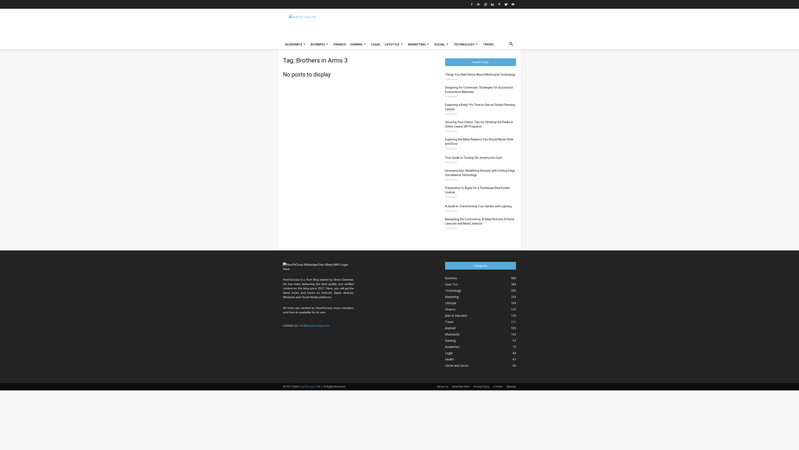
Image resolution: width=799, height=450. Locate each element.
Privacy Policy (481, 386)
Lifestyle (392, 44)
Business (318, 44)
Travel (488, 44)
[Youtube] (513, 4)
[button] (511, 44)
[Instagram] (485, 4)
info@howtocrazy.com (314, 326)
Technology (463, 44)
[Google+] (478, 4)
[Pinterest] (499, 4)
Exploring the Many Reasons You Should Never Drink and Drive (479, 141)
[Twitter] (506, 4)
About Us (442, 386)
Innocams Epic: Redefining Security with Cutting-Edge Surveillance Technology (480, 173)
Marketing (417, 44)
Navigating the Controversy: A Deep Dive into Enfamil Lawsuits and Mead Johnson (479, 221)
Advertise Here (461, 386)
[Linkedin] (492, 4)
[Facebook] (472, 4)
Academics (293, 44)
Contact (497, 386)
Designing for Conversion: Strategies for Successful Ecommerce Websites (479, 90)
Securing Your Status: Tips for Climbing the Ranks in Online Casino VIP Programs (479, 124)
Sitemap (511, 386)
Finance (339, 44)
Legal (376, 44)
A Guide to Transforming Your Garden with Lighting (478, 206)
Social (439, 44)
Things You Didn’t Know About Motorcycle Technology (480, 74)
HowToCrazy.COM (309, 386)
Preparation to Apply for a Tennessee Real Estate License (477, 190)
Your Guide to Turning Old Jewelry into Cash (473, 157)
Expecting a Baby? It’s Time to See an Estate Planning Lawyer (480, 107)
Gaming (356, 44)
